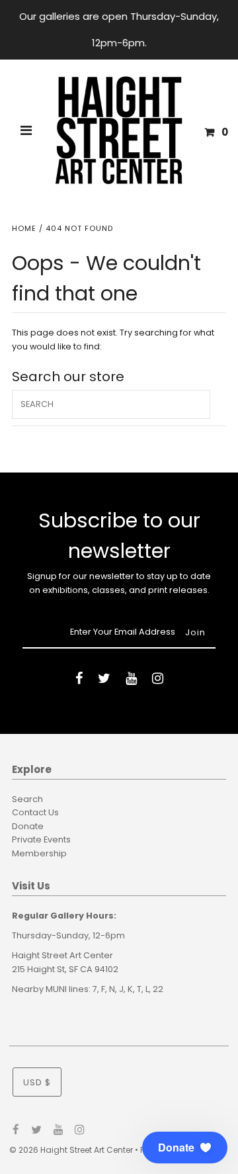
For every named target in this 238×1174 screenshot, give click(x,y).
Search (27, 799)
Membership (39, 853)
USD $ (37, 1082)
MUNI (56, 989)
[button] (184, 1147)
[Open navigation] (26, 132)
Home (24, 228)
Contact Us (35, 812)
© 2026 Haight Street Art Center (71, 1149)
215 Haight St (38, 969)
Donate (28, 826)
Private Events (41, 839)
